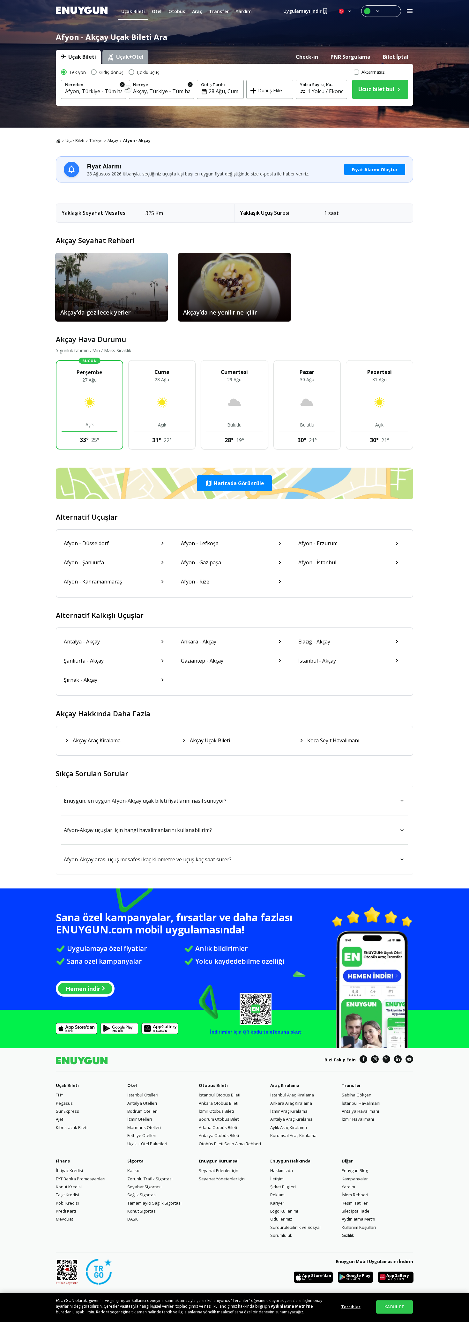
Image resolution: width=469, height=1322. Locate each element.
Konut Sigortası (142, 1211)
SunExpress (67, 1111)
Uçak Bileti (74, 140)
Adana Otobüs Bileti (218, 1127)
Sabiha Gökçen (356, 1095)
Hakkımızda (281, 1170)
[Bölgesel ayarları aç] (345, 11)
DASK (132, 1219)
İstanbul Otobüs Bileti (219, 1095)
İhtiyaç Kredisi (69, 1170)
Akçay (113, 140)
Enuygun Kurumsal (219, 1161)
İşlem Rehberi (355, 1195)
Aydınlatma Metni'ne (292, 1306)
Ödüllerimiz (281, 1219)
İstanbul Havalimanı (361, 1103)
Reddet (102, 1312)
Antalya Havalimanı (360, 1111)
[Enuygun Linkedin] (398, 1060)
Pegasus (64, 1103)
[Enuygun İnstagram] (375, 1060)
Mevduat (64, 1219)
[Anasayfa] (58, 140)
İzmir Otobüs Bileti (216, 1111)
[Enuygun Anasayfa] (82, 11)
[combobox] (93, 91)
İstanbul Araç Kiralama (292, 1095)
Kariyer (277, 1203)
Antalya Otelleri (142, 1103)
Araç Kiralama (284, 1085)
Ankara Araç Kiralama (291, 1103)
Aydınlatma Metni (358, 1219)
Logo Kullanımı (284, 1211)
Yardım (348, 1187)
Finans (63, 1161)
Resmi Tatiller (355, 1203)
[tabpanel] (234, 85)
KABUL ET (394, 1307)
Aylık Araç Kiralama (288, 1127)
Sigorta (135, 1161)
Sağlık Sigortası (142, 1195)
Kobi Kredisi (67, 1203)
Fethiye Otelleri (141, 1135)
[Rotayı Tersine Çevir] (128, 90)
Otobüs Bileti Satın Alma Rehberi (230, 1144)
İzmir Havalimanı (358, 1119)
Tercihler (351, 1307)
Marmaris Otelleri (144, 1127)
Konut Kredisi (69, 1187)
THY (59, 1095)
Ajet (59, 1119)
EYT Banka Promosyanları (80, 1179)
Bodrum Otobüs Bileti (219, 1119)
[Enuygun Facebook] (363, 1060)
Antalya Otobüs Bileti (219, 1135)
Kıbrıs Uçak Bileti (71, 1127)
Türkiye (95, 140)
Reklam (277, 1195)
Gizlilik (348, 1235)
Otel (132, 1085)
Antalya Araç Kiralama (291, 1119)
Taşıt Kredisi (67, 1195)
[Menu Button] (381, 11)
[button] (234, 483)
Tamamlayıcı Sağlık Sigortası (154, 1203)
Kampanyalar (355, 1179)
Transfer (351, 1085)
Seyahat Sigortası (144, 1187)
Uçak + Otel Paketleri (147, 1144)
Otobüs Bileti (213, 1085)
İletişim (277, 1179)
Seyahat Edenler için (218, 1170)
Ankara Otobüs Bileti (218, 1103)
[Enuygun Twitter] (386, 1060)
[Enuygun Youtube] (409, 1060)
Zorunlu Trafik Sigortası (150, 1179)
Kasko (133, 1170)
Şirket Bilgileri (283, 1187)
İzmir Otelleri (139, 1119)
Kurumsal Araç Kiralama (293, 1135)
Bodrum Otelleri (142, 1111)
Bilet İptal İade (355, 1211)
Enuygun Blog (355, 1170)
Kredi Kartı (66, 1211)
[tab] (78, 57)
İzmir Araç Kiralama (289, 1111)
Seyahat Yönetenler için (222, 1179)
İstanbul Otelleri (142, 1095)
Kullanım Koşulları (359, 1227)
